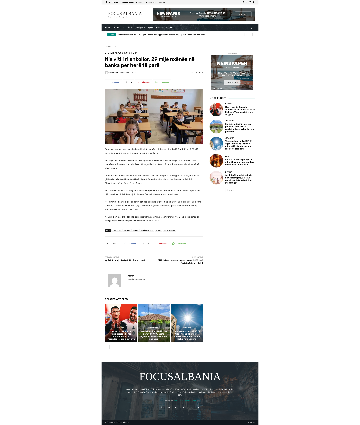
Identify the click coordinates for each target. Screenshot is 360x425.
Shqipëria (131, 53)
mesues (127, 230)
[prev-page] (106, 347)
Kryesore (120, 53)
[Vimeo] (250, 2)
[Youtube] (253, 2)
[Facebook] (240, 2)
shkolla (158, 230)
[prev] (246, 34)
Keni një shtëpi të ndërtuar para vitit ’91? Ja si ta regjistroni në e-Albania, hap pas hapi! (154, 335)
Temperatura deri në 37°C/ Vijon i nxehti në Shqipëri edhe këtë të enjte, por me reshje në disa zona (186, 335)
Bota (227, 156)
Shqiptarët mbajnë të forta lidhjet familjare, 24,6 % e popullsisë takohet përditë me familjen (238, 179)
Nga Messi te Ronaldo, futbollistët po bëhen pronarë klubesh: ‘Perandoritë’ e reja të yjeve (121, 335)
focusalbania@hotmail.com (185, 401)
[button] (251, 27)
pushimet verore (147, 230)
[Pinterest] (183, 407)
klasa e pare (117, 230)
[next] (251, 34)
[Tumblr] (191, 407)
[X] (246, 2)
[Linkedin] (176, 407)
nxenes (135, 230)
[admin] (107, 72)
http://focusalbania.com (136, 279)
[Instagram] (243, 2)
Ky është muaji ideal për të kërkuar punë (125, 260)
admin (115, 72)
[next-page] (111, 347)
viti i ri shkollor (169, 230)
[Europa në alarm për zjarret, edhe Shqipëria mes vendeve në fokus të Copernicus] (216, 160)
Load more (231, 190)
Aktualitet (153, 328)
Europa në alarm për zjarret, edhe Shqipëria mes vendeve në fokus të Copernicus (153, 35)
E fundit (114, 46)
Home (107, 46)
